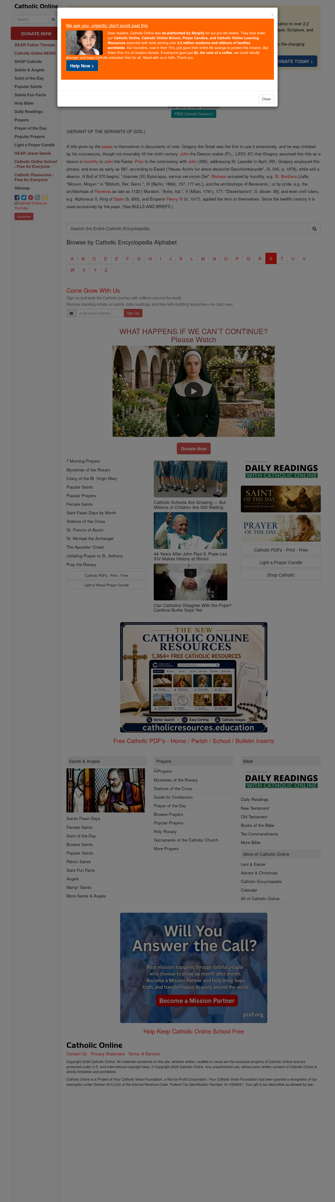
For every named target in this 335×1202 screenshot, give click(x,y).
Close (266, 98)
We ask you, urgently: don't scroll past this (107, 25)
